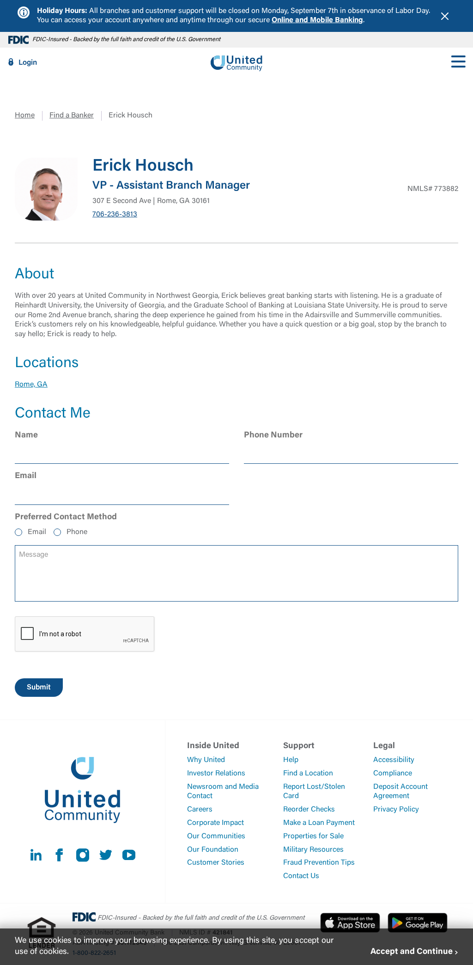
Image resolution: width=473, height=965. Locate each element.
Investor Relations (216, 773)
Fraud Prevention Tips (319, 863)
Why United (206, 760)
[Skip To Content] (12, 3)
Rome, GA (31, 384)
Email (37, 532)
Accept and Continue (411, 952)
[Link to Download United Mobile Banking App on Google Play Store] (418, 922)
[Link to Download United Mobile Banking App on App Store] (350, 922)
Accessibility (393, 760)
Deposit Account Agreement (400, 791)
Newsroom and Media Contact (223, 791)
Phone (77, 532)
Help (290, 760)
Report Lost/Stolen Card (314, 791)
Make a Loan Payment (319, 823)
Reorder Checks (309, 809)
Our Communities (216, 836)
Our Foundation (212, 850)
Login (27, 63)
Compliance (392, 773)
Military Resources (313, 850)
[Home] (236, 62)
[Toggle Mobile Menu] (458, 62)
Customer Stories (215, 863)
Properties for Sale (313, 836)
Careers (199, 809)
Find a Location (308, 773)
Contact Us (301, 876)
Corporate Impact (215, 823)
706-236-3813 (114, 214)
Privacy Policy (396, 809)
